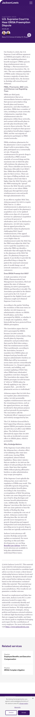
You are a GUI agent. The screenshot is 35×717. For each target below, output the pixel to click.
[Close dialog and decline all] (33, 698)
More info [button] (17, 707)
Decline (11, 712)
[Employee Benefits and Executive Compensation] (17, 657)
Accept (24, 712)
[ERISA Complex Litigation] (17, 669)
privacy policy (23, 703)
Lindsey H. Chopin (22, 37)
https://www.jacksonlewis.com (17, 626)
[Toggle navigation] (31, 2)
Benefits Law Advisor (12, 545)
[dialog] (17, 706)
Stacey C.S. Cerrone (8, 37)
